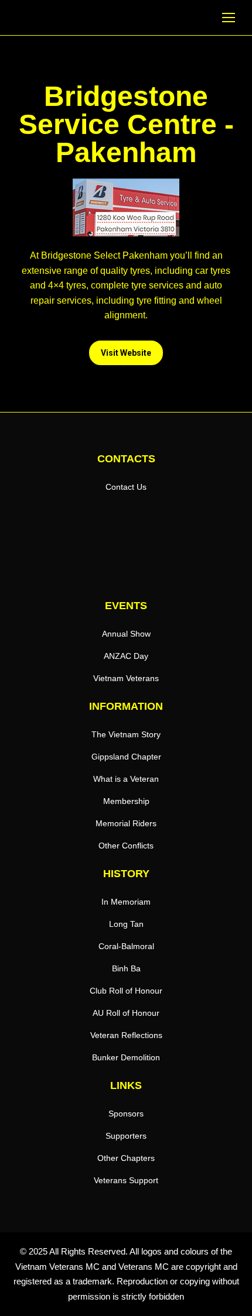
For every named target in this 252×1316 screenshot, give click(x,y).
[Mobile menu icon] (228, 17)
